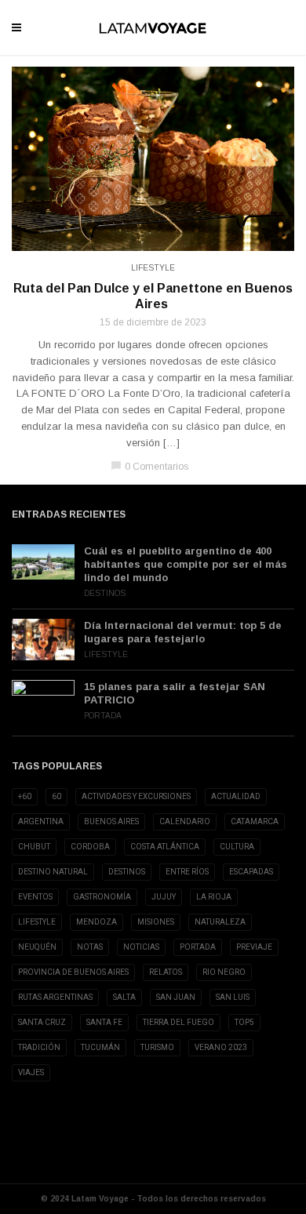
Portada (103, 715)
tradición (39, 1047)
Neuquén (37, 947)
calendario (184, 821)
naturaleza (220, 922)
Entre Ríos (187, 871)
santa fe (104, 1022)
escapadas (251, 871)
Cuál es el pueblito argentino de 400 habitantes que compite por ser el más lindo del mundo (185, 564)
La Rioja (213, 896)
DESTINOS (126, 871)
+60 (24, 796)
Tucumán (100, 1047)
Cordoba (90, 846)
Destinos (105, 593)
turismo (157, 1047)
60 (56, 796)
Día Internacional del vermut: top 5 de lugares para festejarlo (183, 632)
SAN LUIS (233, 997)
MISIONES (155, 922)
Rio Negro (224, 972)
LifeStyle (153, 268)
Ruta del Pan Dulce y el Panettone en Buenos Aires (153, 296)
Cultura (237, 846)
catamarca (255, 821)
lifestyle (37, 922)
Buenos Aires (111, 821)
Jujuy (163, 896)
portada (198, 947)
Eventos (35, 896)
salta (124, 997)
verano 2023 (221, 1047)
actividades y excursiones (136, 796)
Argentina (41, 821)
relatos (165, 972)
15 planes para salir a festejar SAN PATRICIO (174, 693)
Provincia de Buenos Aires (73, 972)
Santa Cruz (42, 1022)
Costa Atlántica (164, 846)
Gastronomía (102, 896)
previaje (254, 947)
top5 (244, 1022)
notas (90, 947)
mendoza (96, 922)
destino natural (53, 871)
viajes (31, 1072)
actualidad (235, 796)
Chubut (34, 846)
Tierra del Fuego (178, 1022)
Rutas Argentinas (55, 997)
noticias (141, 947)
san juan (175, 997)
